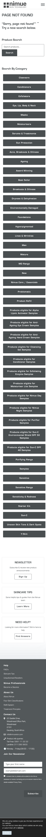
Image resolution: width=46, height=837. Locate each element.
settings (20, 828)
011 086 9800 (20, 744)
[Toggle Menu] (43, 4)
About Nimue (9, 696)
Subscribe (33, 793)
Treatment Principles (12, 709)
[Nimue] (13, 4)
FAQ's (6, 669)
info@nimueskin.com (15, 734)
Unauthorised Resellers (13, 678)
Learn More (23, 606)
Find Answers (23, 636)
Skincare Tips (9, 674)
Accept (7, 833)
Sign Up (23, 576)
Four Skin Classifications (13, 701)
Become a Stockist (11, 687)
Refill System (9, 705)
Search (9, 52)
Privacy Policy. (17, 782)
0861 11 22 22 (21, 742)
